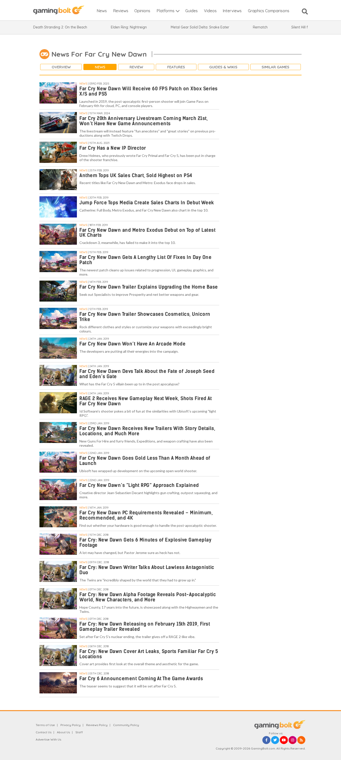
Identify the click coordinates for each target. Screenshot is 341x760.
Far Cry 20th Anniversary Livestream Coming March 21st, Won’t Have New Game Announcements (143, 120)
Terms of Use (45, 725)
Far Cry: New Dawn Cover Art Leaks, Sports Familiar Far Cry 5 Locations (148, 654)
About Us (63, 732)
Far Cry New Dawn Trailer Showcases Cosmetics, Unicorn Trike (144, 316)
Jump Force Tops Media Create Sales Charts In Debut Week (146, 203)
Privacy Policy (70, 725)
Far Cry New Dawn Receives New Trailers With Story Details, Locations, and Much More (147, 431)
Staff (79, 732)
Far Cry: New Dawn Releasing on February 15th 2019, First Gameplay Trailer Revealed (144, 626)
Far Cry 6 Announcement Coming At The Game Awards (141, 678)
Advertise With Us (48, 739)
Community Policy (126, 725)
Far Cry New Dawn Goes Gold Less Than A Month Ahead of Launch (144, 460)
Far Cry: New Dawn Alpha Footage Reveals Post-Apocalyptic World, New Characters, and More (147, 597)
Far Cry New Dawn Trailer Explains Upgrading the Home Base (148, 287)
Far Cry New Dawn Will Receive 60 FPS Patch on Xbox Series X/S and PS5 (148, 91)
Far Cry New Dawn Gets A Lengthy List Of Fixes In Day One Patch (145, 259)
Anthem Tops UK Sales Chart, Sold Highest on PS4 (135, 175)
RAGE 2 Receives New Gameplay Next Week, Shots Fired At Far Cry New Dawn (145, 401)
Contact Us (43, 732)
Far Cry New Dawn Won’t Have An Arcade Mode (132, 344)
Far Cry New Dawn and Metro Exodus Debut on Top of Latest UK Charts (147, 232)
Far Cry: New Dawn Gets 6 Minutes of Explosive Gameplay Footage (145, 542)
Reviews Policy (97, 725)
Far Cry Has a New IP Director (112, 148)
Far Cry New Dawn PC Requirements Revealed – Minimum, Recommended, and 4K (146, 515)
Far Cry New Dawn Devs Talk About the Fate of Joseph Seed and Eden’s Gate (146, 373)
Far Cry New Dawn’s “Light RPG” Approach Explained (139, 485)
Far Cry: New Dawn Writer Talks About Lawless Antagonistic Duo (146, 569)
